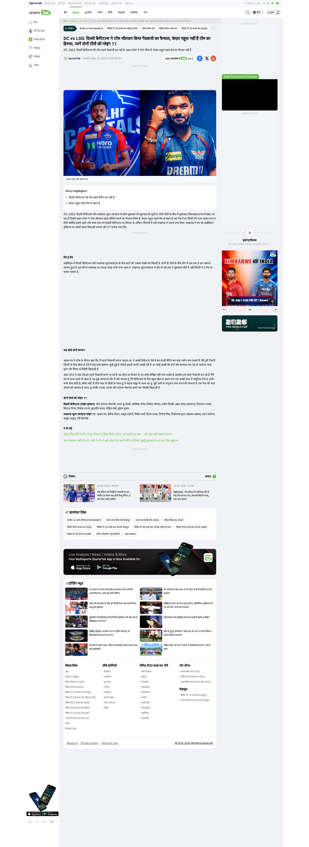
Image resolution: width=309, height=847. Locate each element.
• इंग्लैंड (143, 697)
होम (35, 22)
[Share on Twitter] (207, 58)
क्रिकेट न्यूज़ (70, 728)
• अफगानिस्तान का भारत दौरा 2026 (195, 681)
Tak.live (129, 3)
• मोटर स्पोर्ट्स (109, 702)
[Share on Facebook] (200, 58)
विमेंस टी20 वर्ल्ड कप (74, 687)
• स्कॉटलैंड (144, 702)
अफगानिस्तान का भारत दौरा (77, 718)
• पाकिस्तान (145, 692)
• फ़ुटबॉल (107, 681)
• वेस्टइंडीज (145, 707)
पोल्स (36, 65)
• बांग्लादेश (144, 681)
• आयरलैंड (144, 718)
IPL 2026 (83, 21)
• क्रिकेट (107, 671)
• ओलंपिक (107, 676)
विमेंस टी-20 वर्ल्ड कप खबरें (77, 712)
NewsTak (50, 3)
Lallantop (103, 3)
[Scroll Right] (214, 28)
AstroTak (116, 3)
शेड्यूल (37, 47)
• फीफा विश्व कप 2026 (189, 671)
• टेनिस (106, 687)
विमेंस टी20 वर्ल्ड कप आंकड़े (77, 702)
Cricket (72, 21)
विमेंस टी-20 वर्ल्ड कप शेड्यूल (78, 692)
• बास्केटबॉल (108, 697)
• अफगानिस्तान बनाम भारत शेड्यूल (194, 700)
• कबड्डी (107, 692)
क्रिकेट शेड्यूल (72, 676)
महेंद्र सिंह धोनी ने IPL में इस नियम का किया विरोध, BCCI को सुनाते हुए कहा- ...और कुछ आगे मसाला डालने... (118, 434)
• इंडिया (143, 676)
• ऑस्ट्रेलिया (145, 671)
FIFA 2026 (39, 39)
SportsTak (35, 3)
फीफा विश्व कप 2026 (74, 681)
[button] (65, 12)
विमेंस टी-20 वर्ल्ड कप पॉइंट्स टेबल (80, 697)
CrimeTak (89, 3)
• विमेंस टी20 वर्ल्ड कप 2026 (192, 676)
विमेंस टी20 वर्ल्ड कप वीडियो (77, 707)
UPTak (61, 3)
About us (72, 743)
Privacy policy (89, 743)
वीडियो (37, 56)
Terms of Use (109, 743)
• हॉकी (105, 707)
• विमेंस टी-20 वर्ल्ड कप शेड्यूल (193, 695)
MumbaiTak (75, 3)
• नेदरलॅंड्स (145, 687)
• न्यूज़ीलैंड (144, 712)
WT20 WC (39, 30)
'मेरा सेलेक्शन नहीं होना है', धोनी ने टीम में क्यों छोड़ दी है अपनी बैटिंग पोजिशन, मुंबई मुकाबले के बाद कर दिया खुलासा (120, 440)
